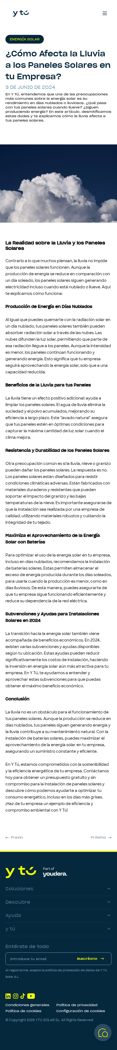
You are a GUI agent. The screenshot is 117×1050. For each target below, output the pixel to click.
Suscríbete (87, 959)
